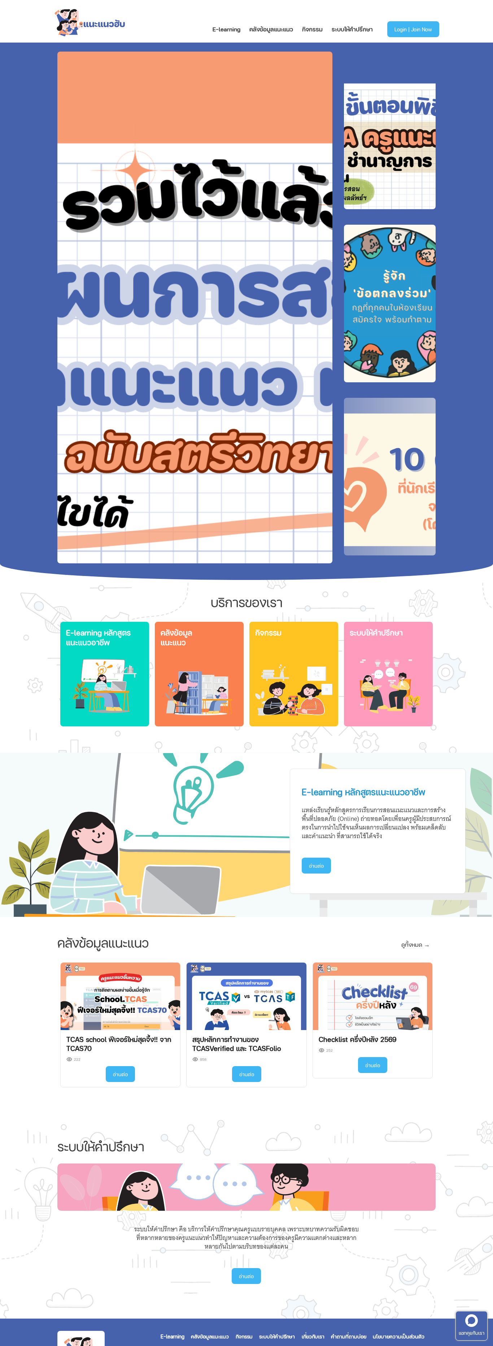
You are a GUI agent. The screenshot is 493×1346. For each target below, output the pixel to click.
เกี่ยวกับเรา (313, 1336)
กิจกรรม (312, 29)
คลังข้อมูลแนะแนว (271, 29)
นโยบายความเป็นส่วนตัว (398, 1336)
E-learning (226, 29)
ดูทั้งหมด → (415, 944)
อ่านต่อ (316, 865)
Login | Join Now (413, 29)
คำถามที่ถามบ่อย (348, 1336)
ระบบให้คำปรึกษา (352, 29)
